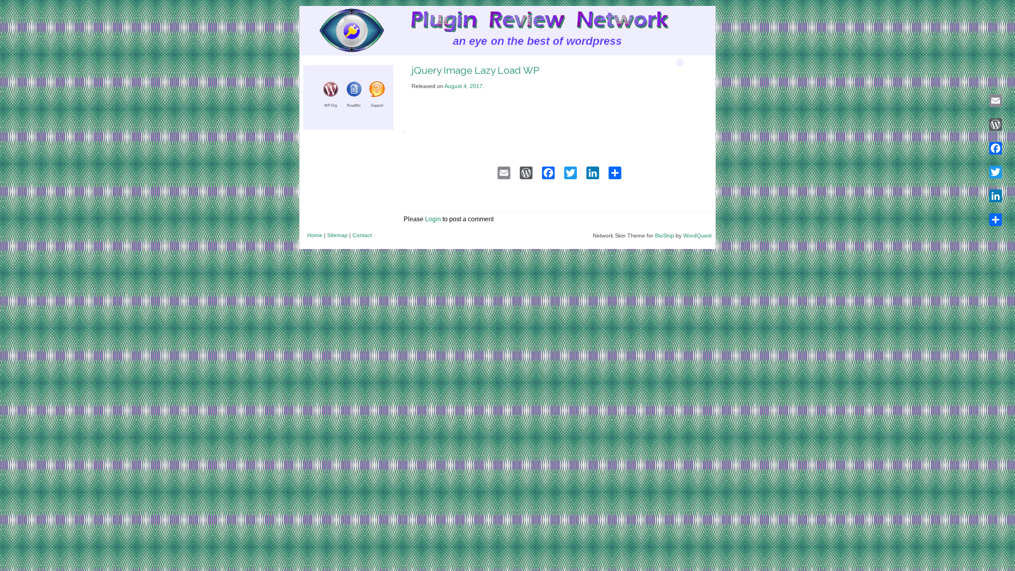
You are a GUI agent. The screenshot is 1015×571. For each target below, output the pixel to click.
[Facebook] (996, 148)
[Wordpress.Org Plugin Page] (331, 95)
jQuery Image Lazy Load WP (475, 70)
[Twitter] (996, 172)
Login (433, 219)
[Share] (996, 220)
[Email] (996, 101)
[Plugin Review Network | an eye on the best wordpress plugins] (341, 32)
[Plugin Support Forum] (377, 95)
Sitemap (337, 235)
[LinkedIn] (996, 196)
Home (314, 235)
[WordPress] (996, 124)
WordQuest (697, 235)
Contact (362, 235)
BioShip (664, 235)
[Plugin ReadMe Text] (354, 95)
